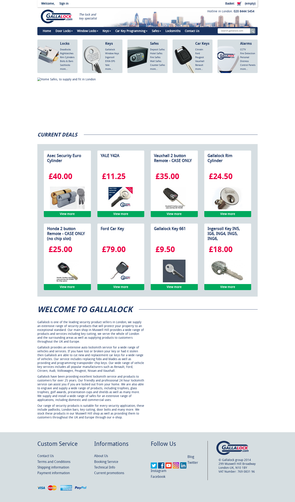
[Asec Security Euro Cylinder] (67, 198)
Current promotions (109, 473)
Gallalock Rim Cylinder (220, 158)
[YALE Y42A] (120, 198)
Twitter (192, 463)
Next (252, 119)
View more (67, 214)
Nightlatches (66, 53)
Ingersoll (109, 57)
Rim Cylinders (67, 57)
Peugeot (199, 57)
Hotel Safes (156, 53)
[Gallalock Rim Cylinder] (227, 198)
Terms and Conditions (53, 462)
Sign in (63, 3)
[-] (148, 101)
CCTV (243, 49)
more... (64, 69)
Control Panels (247, 65)
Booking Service (106, 462)
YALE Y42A (110, 155)
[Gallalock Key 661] (174, 271)
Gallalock (110, 49)
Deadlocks (65, 49)
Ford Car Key (112, 228)
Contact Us (45, 456)
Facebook (158, 477)
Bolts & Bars (66, 61)
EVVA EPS (110, 61)
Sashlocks (65, 65)
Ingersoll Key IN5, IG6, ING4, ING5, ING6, (224, 233)
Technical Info (104, 467)
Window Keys (112, 53)
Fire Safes (155, 57)
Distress (244, 61)
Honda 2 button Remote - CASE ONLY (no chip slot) (66, 233)
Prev (245, 119)
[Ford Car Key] (120, 271)
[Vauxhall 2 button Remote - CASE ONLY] (174, 198)
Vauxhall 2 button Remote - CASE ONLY (173, 158)
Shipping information (53, 467)
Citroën (199, 49)
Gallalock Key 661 (170, 228)
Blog (190, 457)
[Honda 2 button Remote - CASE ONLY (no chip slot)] (67, 271)
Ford (197, 53)
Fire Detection (247, 53)
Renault (199, 65)
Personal (244, 57)
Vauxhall (199, 61)
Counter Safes (157, 65)
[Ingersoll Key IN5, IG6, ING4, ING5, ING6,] (227, 271)
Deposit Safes (157, 49)
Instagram (158, 471)
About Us (101, 456)
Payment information (53, 473)
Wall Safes (155, 61)
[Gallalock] (55, 17)
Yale (107, 65)
